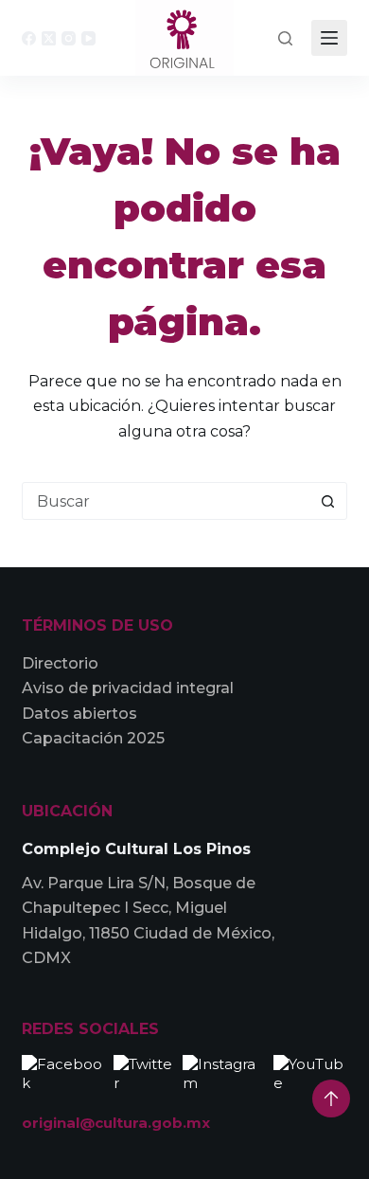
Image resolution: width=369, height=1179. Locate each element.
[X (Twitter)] (49, 38)
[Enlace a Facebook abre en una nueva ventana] (63, 1072)
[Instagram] (69, 38)
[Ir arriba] (331, 1098)
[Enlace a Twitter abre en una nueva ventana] (143, 1072)
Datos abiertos (79, 714)
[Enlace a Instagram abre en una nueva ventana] (223, 1072)
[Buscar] (285, 38)
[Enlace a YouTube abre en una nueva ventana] (310, 1072)
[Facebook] (29, 38)
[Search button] (328, 501)
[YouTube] (88, 38)
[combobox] (166, 501)
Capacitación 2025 (93, 738)
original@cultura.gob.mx (116, 1123)
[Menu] (329, 38)
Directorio (60, 663)
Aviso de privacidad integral (128, 688)
